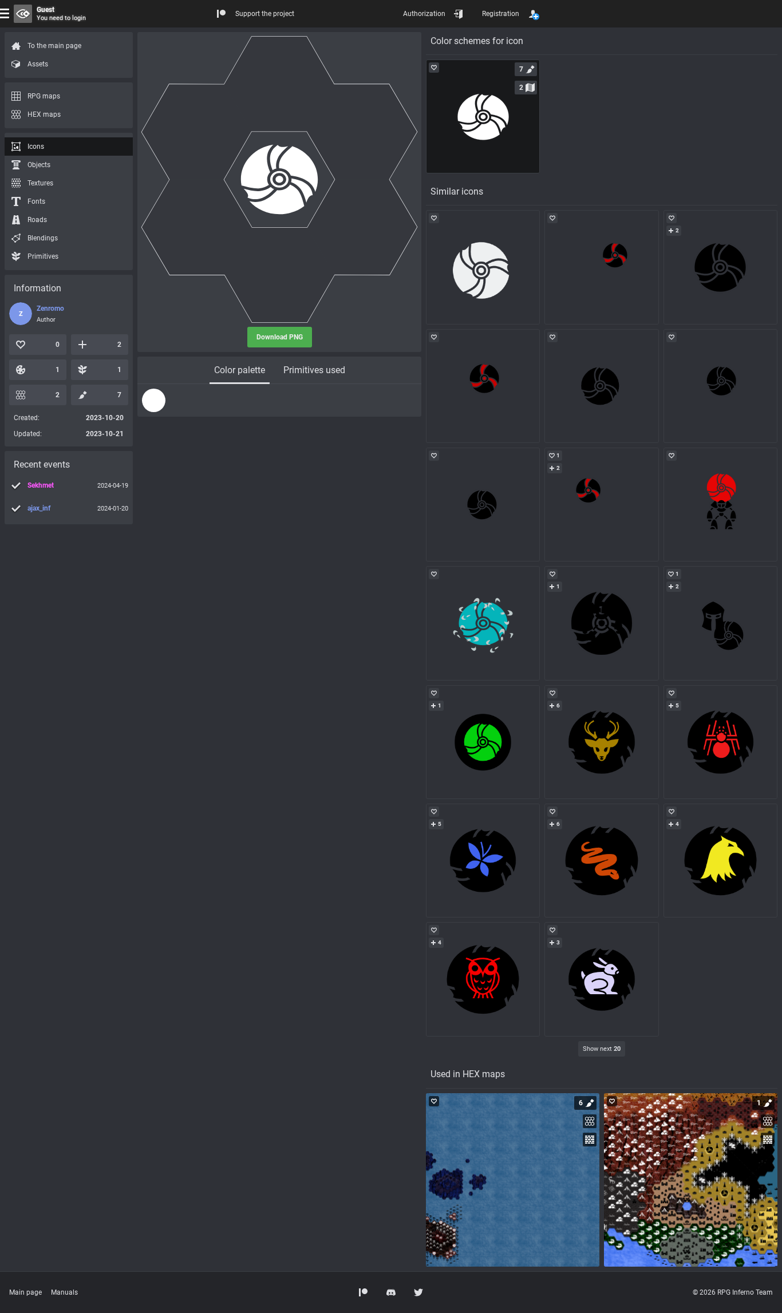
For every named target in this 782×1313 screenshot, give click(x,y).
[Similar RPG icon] (482, 267)
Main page (25, 1292)
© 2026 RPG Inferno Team (733, 1292)
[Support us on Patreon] (363, 1292)
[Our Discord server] (391, 1292)
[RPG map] (512, 1180)
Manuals (64, 1292)
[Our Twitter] (418, 1292)
